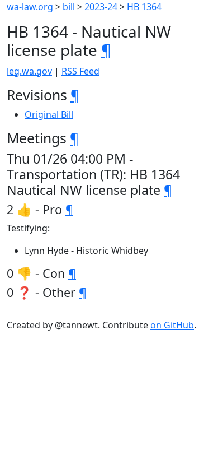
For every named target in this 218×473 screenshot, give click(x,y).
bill (69, 7)
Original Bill (49, 114)
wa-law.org (30, 7)
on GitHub (172, 325)
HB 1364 (144, 7)
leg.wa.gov (29, 71)
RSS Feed (80, 71)
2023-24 (100, 7)
